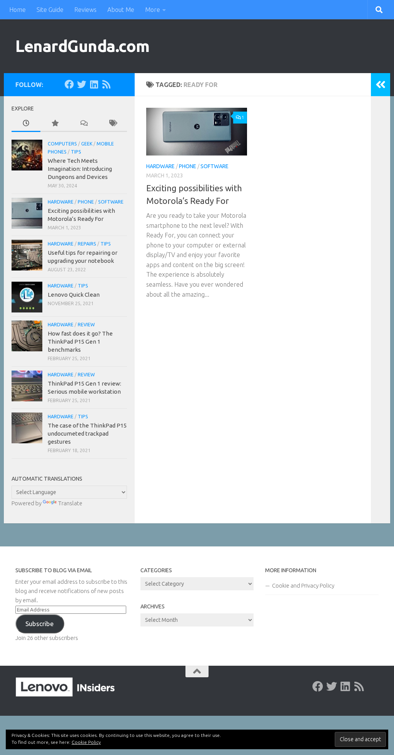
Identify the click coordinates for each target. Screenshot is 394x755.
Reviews (85, 9)
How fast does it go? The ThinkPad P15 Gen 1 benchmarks (80, 341)
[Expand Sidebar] (380, 84)
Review (86, 324)
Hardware (160, 166)
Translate (70, 503)
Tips (76, 151)
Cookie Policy (86, 742)
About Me (120, 9)
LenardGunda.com (82, 46)
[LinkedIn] (93, 84)
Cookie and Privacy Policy (303, 585)
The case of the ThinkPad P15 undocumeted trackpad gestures (87, 433)
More (152, 9)
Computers (62, 143)
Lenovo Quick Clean (74, 294)
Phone (187, 166)
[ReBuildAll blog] (106, 84)
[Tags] (112, 123)
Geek (86, 143)
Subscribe (39, 623)
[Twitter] (81, 84)
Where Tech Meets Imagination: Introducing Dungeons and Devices (80, 168)
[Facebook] (69, 84)
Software (214, 166)
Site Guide (50, 9)
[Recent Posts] (26, 123)
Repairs (87, 243)
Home (17, 9)
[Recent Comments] (83, 123)
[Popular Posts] (54, 123)
